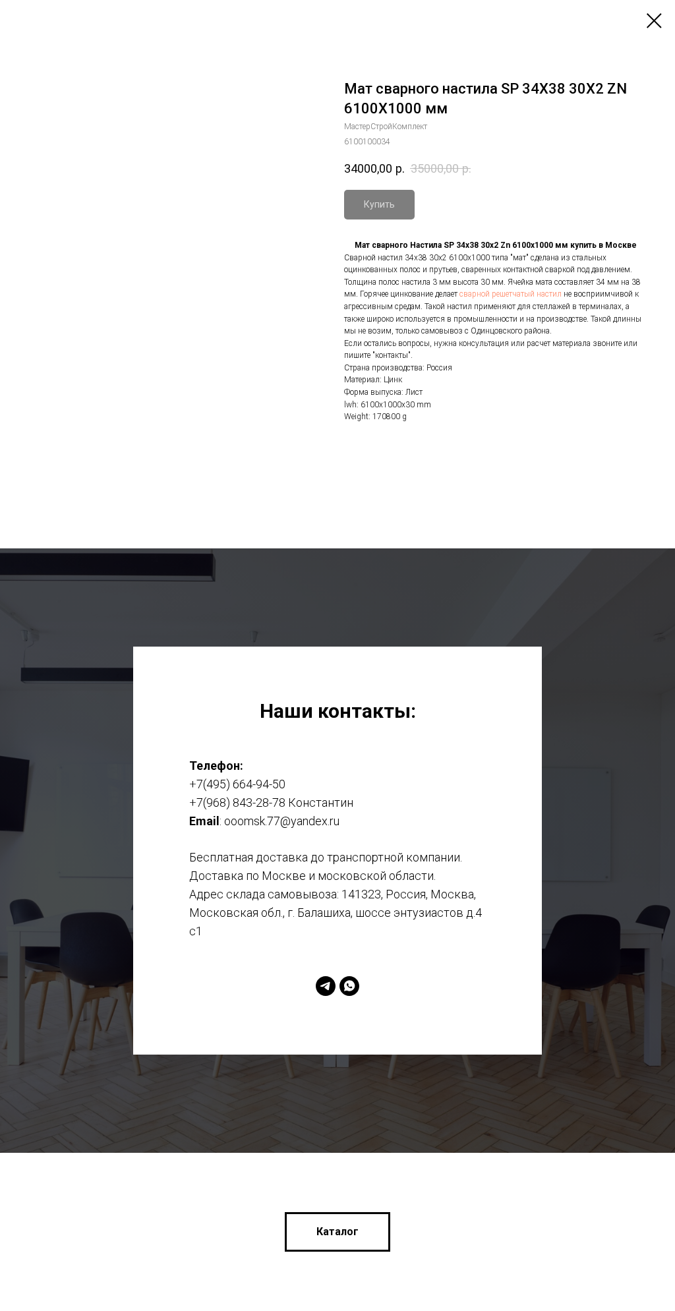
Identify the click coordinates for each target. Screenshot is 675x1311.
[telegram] (326, 954)
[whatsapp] (349, 954)
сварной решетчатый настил (510, 294)
